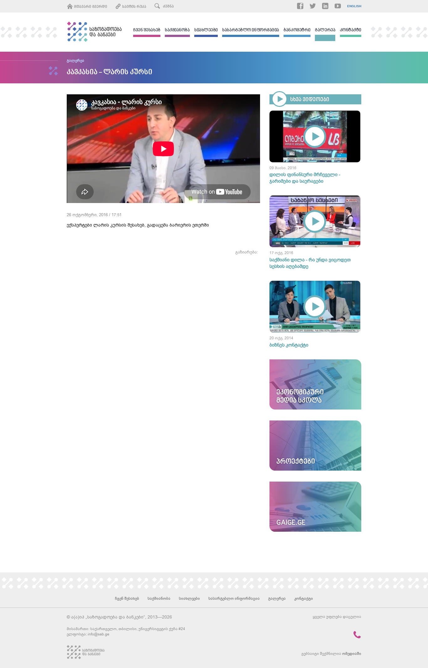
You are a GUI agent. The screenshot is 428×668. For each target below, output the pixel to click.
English (354, 6)
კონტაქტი (350, 30)
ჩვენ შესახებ (146, 30)
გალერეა (325, 30)
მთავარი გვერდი (90, 7)
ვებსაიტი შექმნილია (331, 653)
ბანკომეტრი (297, 30)
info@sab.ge (98, 634)
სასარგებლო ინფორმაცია (250, 30)
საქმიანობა (177, 30)
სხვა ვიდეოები (309, 100)
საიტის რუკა (133, 7)
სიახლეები (206, 30)
